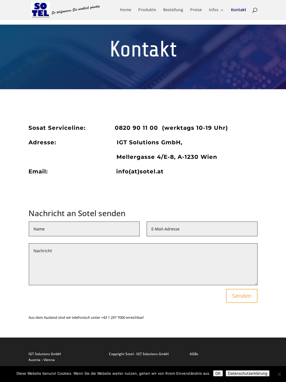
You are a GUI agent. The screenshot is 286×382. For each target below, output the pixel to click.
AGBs (194, 354)
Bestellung (173, 9)
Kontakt (238, 9)
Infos (213, 9)
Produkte (147, 9)
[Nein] (279, 374)
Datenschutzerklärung (247, 373)
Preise (196, 9)
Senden (241, 296)
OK (218, 373)
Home (125, 9)
